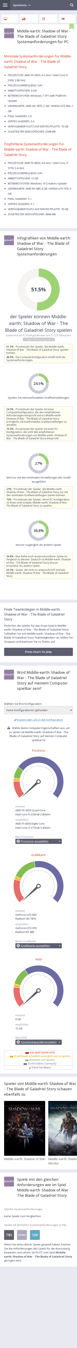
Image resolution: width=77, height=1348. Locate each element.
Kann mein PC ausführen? (48, 19)
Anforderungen (9, 19)
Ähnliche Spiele (67, 19)
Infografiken (29, 19)
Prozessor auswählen (34, 841)
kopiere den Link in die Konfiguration (40, 720)
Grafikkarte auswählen (35, 945)
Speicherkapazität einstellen (39, 1042)
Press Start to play (38, 652)
